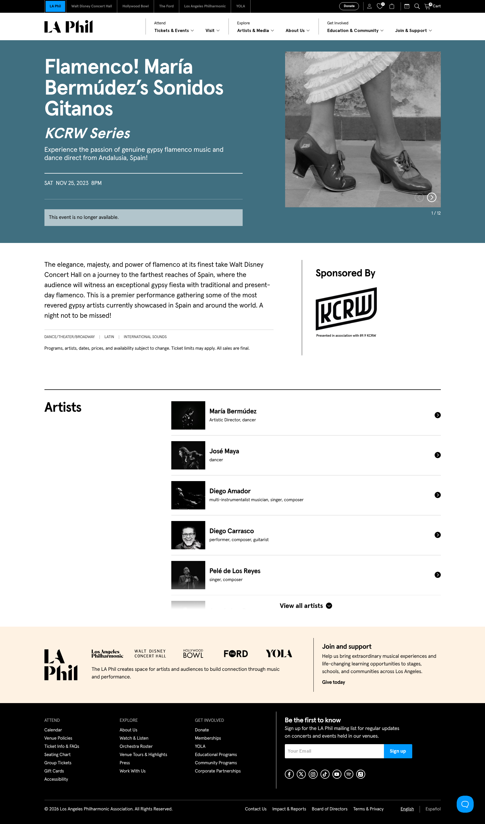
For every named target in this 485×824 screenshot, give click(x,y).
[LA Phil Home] (68, 26)
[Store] (392, 6)
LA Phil (55, 6)
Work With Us (133, 771)
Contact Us (255, 809)
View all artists (301, 606)
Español (433, 809)
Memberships (208, 738)
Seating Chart (57, 755)
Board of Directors (329, 809)
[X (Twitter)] (301, 774)
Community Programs (216, 763)
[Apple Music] (360, 774)
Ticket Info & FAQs (61, 746)
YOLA (240, 6)
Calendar (53, 730)
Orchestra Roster (136, 746)
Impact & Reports (289, 809)
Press (125, 763)
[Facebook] (289, 774)
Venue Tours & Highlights (143, 755)
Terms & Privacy (368, 809)
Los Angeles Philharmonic (205, 6)
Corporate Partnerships (218, 771)
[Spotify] (348, 774)
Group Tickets (58, 763)
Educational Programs (216, 755)
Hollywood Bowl (135, 6)
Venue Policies (58, 738)
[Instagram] (313, 774)
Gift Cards (54, 771)
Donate (349, 6)
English (407, 809)
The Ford (166, 6)
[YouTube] (336, 774)
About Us (129, 730)
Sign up (398, 751)
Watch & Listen (134, 738)
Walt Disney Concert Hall (91, 6)
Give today (333, 682)
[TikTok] (325, 774)
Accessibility (56, 779)
